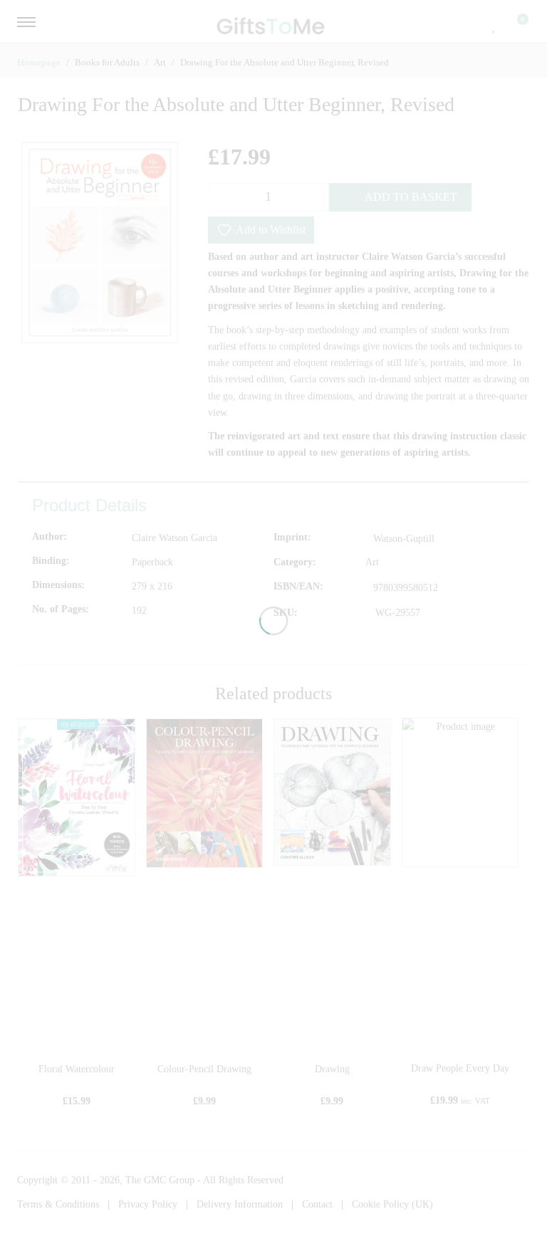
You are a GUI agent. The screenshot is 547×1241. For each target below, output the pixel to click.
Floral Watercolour (76, 1069)
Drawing (332, 1069)
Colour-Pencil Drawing (204, 1069)
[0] (513, 25)
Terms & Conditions (58, 1204)
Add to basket (411, 197)
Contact (317, 1204)
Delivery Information (240, 1204)
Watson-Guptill (403, 538)
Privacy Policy (147, 1204)
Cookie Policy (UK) (392, 1204)
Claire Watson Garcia (174, 538)
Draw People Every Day (460, 1068)
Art (372, 562)
